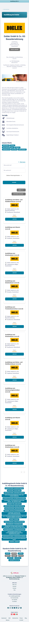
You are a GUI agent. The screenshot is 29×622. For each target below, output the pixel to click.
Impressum (4, 618)
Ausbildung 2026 (14, 1)
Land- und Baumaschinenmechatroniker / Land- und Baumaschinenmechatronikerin (14, 517)
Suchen (14, 182)
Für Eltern (14, 601)
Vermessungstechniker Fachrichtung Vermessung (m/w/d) (14, 539)
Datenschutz (15, 618)
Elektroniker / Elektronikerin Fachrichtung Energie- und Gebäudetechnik (14, 501)
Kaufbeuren (17, 557)
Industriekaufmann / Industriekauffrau (14, 508)
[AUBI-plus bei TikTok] (19, 607)
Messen (7, 620)
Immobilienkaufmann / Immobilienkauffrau (14, 506)
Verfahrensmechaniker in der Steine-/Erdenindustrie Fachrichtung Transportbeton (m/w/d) (14, 532)
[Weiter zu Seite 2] (24, 472)
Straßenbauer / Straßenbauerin (14, 524)
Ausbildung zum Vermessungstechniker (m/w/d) (12, 390)
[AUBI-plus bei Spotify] (21, 607)
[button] (14, 49)
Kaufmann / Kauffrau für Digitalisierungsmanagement (14, 513)
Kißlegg (8, 553)
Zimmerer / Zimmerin (14, 541)
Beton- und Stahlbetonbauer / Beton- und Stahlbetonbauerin (14, 496)
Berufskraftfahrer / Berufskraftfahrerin (14, 492)
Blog (26, 618)
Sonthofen (10, 557)
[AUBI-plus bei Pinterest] (12, 607)
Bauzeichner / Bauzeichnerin (14, 490)
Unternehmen (6, 9)
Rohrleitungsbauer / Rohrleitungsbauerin (14, 521)
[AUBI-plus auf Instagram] (10, 607)
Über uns (14, 584)
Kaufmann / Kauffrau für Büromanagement (14, 510)
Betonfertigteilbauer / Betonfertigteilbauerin (14, 498)
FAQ (14, 590)
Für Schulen (14, 599)
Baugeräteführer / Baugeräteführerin (14, 488)
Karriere (14, 586)
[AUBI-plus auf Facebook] (8, 607)
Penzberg (20, 553)
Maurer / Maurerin (14, 519)
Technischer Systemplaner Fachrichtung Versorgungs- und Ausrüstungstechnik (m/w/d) (14, 527)
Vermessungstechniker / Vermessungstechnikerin (14, 536)
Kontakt (21, 620)
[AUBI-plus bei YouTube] (14, 607)
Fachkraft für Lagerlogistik (14, 503)
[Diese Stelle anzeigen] (14, 205)
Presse (21, 618)
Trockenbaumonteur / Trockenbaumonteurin (14, 529)
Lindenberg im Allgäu (14, 560)
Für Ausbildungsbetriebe (14, 596)
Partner (14, 588)
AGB (9, 618)
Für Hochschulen (14, 597)
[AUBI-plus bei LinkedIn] (17, 607)
